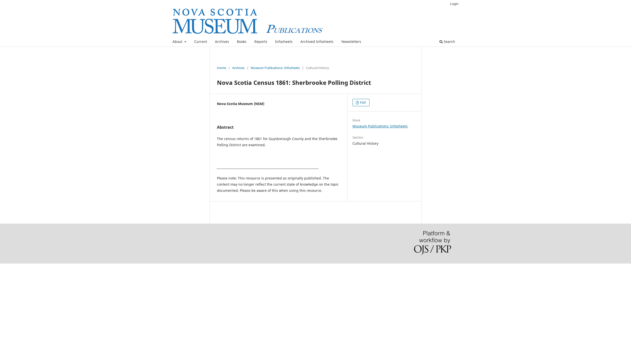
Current (200, 41)
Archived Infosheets (316, 41)
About (178, 41)
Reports (260, 41)
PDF (362, 102)
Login (454, 3)
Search (449, 41)
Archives (222, 41)
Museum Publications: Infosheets (275, 68)
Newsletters (351, 41)
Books (241, 41)
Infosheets (284, 41)
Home (221, 68)
